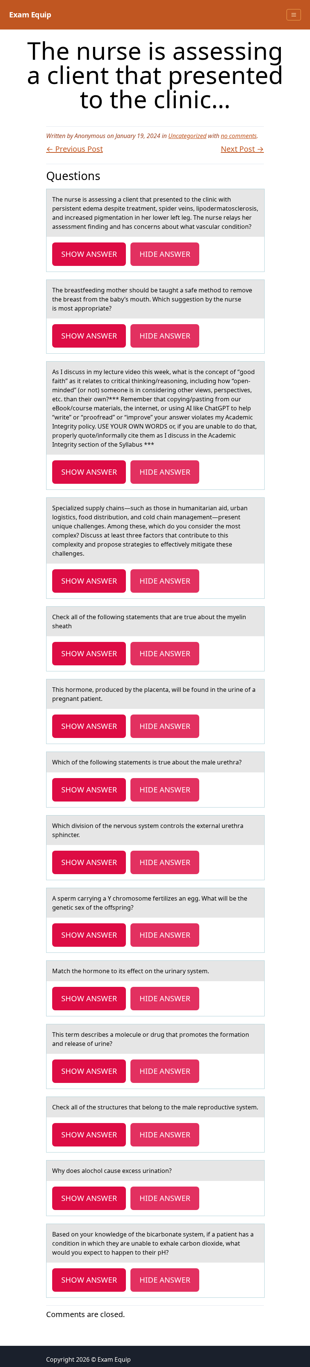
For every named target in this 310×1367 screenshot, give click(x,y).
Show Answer (89, 254)
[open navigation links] (294, 14)
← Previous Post (74, 149)
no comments (239, 136)
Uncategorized (187, 136)
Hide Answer (165, 254)
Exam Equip (30, 14)
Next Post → (242, 149)
